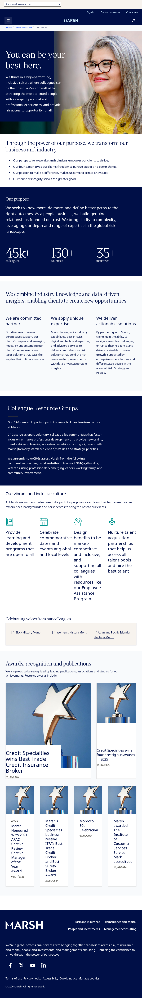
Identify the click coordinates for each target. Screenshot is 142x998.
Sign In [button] (90, 12)
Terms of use (14, 978)
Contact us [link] (132, 12)
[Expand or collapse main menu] (8, 20)
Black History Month (28, 632)
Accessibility (50, 978)
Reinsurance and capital (120, 922)
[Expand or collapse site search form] (133, 20)
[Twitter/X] (21, 965)
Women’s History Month (72, 632)
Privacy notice (32, 978)
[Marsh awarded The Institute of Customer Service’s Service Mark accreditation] (122, 800)
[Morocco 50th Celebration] (88, 800)
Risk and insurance (87, 922)
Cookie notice (68, 978)
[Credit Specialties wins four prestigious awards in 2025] (116, 703)
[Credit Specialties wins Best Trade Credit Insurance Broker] (48, 731)
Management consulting (120, 929)
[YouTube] (32, 965)
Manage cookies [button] (89, 978)
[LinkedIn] (43, 965)
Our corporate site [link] (110, 12)
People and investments (84, 929)
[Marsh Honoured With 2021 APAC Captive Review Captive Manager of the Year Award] (20, 800)
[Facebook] (10, 965)
